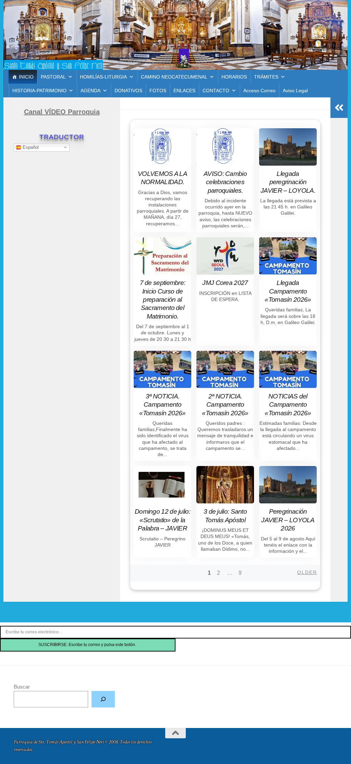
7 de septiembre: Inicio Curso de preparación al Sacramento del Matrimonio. (162, 299)
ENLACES (184, 90)
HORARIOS (234, 77)
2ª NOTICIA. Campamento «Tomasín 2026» (225, 405)
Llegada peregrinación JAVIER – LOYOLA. (288, 182)
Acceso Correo (259, 90)
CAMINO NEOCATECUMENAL (174, 77)
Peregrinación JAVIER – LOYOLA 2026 (288, 520)
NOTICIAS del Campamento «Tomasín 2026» (288, 405)
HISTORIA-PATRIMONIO (39, 90)
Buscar (22, 687)
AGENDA (90, 90)
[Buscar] (103, 699)
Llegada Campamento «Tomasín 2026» (288, 291)
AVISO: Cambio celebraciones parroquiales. (225, 182)
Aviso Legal (295, 90)
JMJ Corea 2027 (225, 282)
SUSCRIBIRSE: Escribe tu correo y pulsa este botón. (87, 644)
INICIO (26, 77)
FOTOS (157, 90)
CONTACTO (216, 90)
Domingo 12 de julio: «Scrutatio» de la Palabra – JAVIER (162, 520)
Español (30, 147)
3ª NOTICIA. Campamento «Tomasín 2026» (162, 405)
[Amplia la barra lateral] (339, 107)
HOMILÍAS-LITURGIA (103, 77)
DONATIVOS (128, 90)
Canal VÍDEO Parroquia (62, 112)
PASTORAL (53, 77)
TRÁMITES (266, 77)
